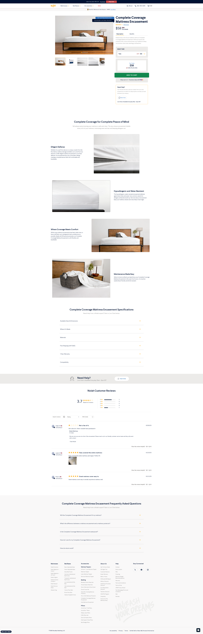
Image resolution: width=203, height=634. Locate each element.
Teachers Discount (105, 591)
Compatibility (64, 362)
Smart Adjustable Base (69, 569)
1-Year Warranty (65, 354)
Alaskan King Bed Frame (70, 595)
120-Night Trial (104, 569)
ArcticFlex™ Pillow (85, 610)
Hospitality (103, 596)
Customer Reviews (105, 572)
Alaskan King (54, 590)
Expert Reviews (104, 574)
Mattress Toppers (86, 567)
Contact (117, 567)
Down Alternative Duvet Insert (88, 587)
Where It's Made (65, 329)
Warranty (118, 580)
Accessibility (113, 630)
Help (117, 564)
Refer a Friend (104, 576)
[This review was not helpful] (149, 446)
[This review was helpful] (146, 446)
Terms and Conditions (121, 583)
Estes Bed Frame (68, 572)
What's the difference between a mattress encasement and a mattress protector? (85, 523)
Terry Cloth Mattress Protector (88, 596)
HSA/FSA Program (105, 594)
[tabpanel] (132, 40)
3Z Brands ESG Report (106, 579)
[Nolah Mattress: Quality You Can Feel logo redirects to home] (53, 5)
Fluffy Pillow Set (84, 615)
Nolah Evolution (54, 567)
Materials (63, 337)
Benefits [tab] (132, 34)
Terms (126, 630)
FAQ (117, 572)
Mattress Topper (85, 571)
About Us (104, 564)
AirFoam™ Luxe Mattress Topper (89, 569)
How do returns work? (67, 548)
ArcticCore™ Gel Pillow (86, 608)
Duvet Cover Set (85, 589)
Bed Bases (67, 564)
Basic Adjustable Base (69, 567)
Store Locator (119, 569)
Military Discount (105, 581)
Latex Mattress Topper (86, 574)
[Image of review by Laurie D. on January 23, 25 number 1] (73, 461)
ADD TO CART (131, 75)
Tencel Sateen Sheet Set (87, 584)
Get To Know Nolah (105, 567)
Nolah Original (54, 577)
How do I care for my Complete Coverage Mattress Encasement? (80, 540)
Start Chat (123, 97)
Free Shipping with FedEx (67, 346)
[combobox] (73, 417)
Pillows (83, 605)
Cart (151, 6)
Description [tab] (119, 34)
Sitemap (117, 596)
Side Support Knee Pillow (87, 620)
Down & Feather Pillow (86, 617)
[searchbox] (57, 417)
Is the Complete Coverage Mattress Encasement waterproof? (79, 532)
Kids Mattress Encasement (87, 602)
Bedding (83, 580)
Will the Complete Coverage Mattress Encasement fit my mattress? (80, 515)
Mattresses (54, 564)
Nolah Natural (54, 583)
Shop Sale (111, 1)
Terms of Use (119, 585)
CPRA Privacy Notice (120, 587)
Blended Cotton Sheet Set (87, 582)
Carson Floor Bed (68, 590)
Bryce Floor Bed (68, 592)
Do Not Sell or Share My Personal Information (142, 630)
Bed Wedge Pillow (85, 622)
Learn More (113, 9)
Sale (117, 594)
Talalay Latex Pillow (85, 613)
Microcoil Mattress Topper (87, 576)
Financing (118, 574)
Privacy (121, 630)
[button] (81, 52)
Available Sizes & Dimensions (69, 321)
